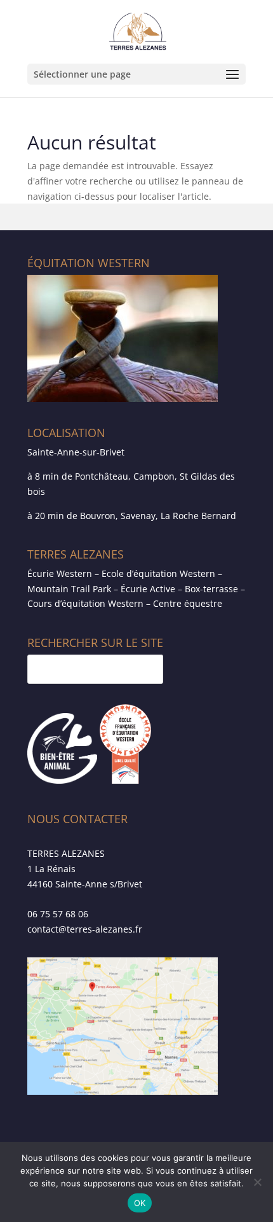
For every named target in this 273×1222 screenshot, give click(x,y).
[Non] (257, 1182)
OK (140, 1203)
